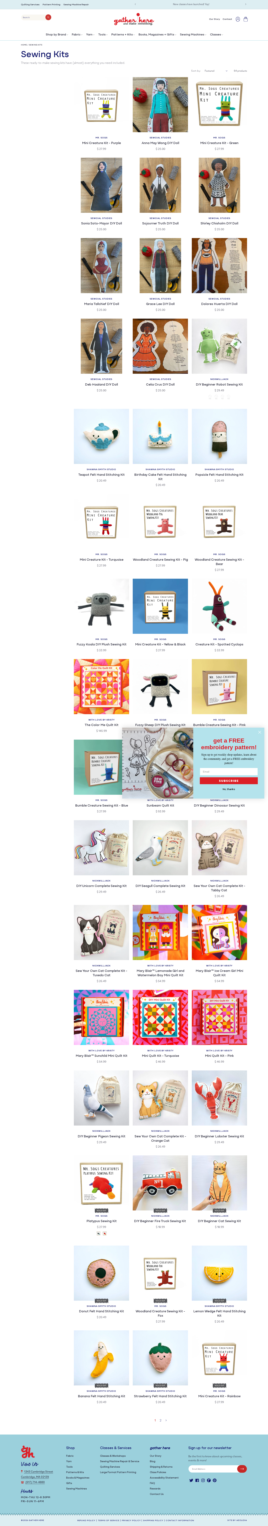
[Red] (216, 397)
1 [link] (155, 1420)
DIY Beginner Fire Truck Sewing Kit (160, 1221)
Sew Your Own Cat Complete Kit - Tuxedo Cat (101, 973)
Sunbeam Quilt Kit (160, 805)
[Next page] (166, 1420)
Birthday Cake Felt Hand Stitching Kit (160, 477)
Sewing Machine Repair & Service (119, 1461)
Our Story (155, 1456)
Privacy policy (131, 1521)
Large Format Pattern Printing (118, 1472)
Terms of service (108, 1521)
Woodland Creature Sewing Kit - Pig (160, 560)
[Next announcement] (246, 4)
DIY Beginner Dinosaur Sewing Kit (219, 805)
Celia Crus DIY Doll (160, 384)
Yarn (89, 34)
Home (24, 45)
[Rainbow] (104, 1234)
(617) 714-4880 (35, 1482)
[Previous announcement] (135, 4)
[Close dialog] (260, 732)
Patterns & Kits (75, 1472)
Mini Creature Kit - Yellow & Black (160, 644)
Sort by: (196, 70)
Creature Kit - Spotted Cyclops (219, 644)
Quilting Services (30, 4)
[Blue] (228, 397)
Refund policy (86, 1521)
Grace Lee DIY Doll (160, 304)
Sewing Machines (192, 34)
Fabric (76, 34)
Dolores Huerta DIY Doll (219, 304)
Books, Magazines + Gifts (156, 34)
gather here (36, 1520)
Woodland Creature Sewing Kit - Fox (160, 1314)
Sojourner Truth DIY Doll (160, 223)
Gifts (69, 1483)
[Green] (210, 397)
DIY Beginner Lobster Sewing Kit (219, 1136)
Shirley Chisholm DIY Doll (219, 223)
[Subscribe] (242, 1469)
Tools (102, 34)
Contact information (180, 1521)
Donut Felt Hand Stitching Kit (101, 1311)
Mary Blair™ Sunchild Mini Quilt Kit (101, 1056)
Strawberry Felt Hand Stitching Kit (160, 1396)
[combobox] (36, 17)
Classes (215, 34)
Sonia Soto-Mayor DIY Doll (101, 223)
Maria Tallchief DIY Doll (101, 304)
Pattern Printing (51, 4)
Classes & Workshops (113, 1456)
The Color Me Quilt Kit (102, 725)
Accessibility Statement (164, 1478)
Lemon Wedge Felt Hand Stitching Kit (219, 1314)
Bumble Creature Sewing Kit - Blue (101, 805)
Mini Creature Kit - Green (219, 143)
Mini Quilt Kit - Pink (219, 1056)
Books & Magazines (77, 1478)
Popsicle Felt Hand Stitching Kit (219, 475)
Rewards (155, 1488)
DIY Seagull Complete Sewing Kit (160, 886)
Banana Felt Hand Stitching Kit (101, 1396)
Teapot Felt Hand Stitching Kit (101, 475)
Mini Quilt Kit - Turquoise (160, 1056)
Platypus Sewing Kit (101, 1221)
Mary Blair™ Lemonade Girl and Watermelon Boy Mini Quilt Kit (160, 973)
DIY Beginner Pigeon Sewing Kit (101, 1136)
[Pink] (222, 397)
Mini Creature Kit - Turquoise (101, 560)
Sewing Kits (35, 45)
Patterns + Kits (122, 34)
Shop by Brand (56, 34)
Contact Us (157, 1494)
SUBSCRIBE (229, 781)
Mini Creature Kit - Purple (101, 143)
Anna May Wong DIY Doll (160, 143)
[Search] (48, 17)
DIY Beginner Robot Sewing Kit (219, 384)
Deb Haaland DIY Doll (101, 384)
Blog (152, 1461)
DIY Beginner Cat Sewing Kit (219, 1221)
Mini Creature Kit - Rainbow (219, 1396)
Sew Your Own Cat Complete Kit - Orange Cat (160, 1139)
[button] (57, 35)
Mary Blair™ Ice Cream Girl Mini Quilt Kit (219, 973)
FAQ (152, 1483)
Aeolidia (241, 1520)
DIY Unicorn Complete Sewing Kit (101, 886)
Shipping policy (153, 1521)
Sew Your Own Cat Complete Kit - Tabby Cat (219, 888)
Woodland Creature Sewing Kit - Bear (219, 562)
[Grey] (98, 1234)
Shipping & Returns (161, 1467)
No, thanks (229, 789)
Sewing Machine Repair (76, 4)
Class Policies (158, 1472)
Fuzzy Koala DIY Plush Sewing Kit (102, 644)
